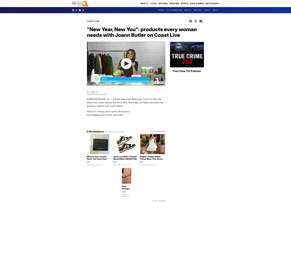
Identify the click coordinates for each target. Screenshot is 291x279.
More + (215, 10)
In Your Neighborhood (174, 10)
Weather (174, 3)
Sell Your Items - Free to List (114, 132)
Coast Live (187, 10)
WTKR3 (73, 10)
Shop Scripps (197, 3)
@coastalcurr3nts (83, 10)
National (163, 3)
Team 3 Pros (197, 10)
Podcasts (161, 10)
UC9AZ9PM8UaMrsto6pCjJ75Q (80, 10)
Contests (207, 10)
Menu (143, 3)
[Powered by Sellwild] (162, 201)
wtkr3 (77, 10)
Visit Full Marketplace (158, 131)
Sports (184, 3)
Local (154, 3)
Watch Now (212, 3)
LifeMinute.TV (98, 114)
